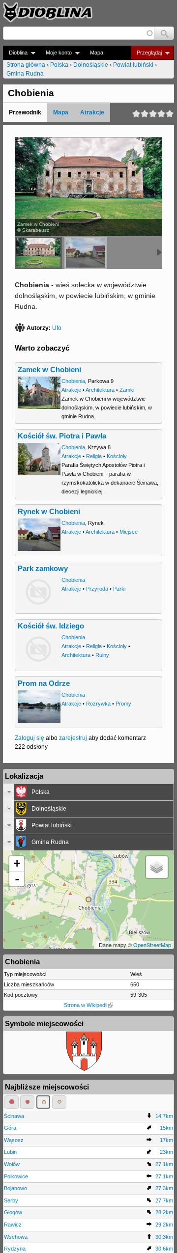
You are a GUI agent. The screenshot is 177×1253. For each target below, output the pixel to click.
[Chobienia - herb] (84, 1069)
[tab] (88, 792)
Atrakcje (92, 112)
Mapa (96, 52)
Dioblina (15, 53)
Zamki (126, 390)
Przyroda (97, 589)
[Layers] (157, 867)
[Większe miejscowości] (43, 1101)
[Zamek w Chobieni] (38, 253)
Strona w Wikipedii (85, 1005)
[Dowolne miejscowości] (59, 1101)
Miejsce (128, 532)
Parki (119, 589)
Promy (123, 704)
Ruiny (102, 655)
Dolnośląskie (90, 64)
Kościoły (117, 456)
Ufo (56, 328)
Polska (59, 64)
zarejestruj (73, 738)
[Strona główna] (47, 12)
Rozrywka (98, 704)
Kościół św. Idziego (51, 626)
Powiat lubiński (133, 64)
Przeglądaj (146, 53)
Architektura (100, 390)
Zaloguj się (29, 738)
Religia (94, 456)
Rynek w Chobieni (49, 512)
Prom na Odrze (44, 683)
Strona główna (25, 64)
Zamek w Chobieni (49, 370)
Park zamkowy (43, 568)
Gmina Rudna (25, 73)
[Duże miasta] (11, 1101)
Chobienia (73, 381)
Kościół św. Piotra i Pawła (62, 436)
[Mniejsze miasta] (27, 1101)
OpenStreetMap (152, 945)
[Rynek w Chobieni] (85, 253)
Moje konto (56, 53)
